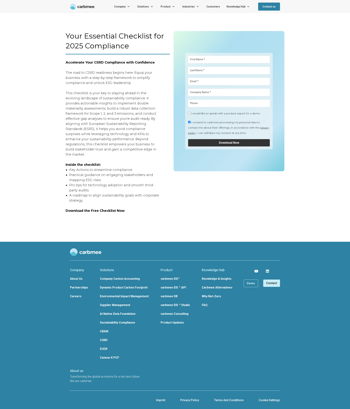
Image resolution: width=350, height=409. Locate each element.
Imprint (160, 400)
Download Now (229, 142)
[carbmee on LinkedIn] (267, 271)
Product (166, 6)
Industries (188, 6)
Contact (271, 283)
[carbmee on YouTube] (256, 271)
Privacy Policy (189, 400)
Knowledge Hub (236, 6)
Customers (213, 6)
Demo (251, 283)
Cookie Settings (269, 400)
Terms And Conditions (229, 400)
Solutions (143, 6)
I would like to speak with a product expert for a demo (225, 113)
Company (120, 6)
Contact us (269, 6)
